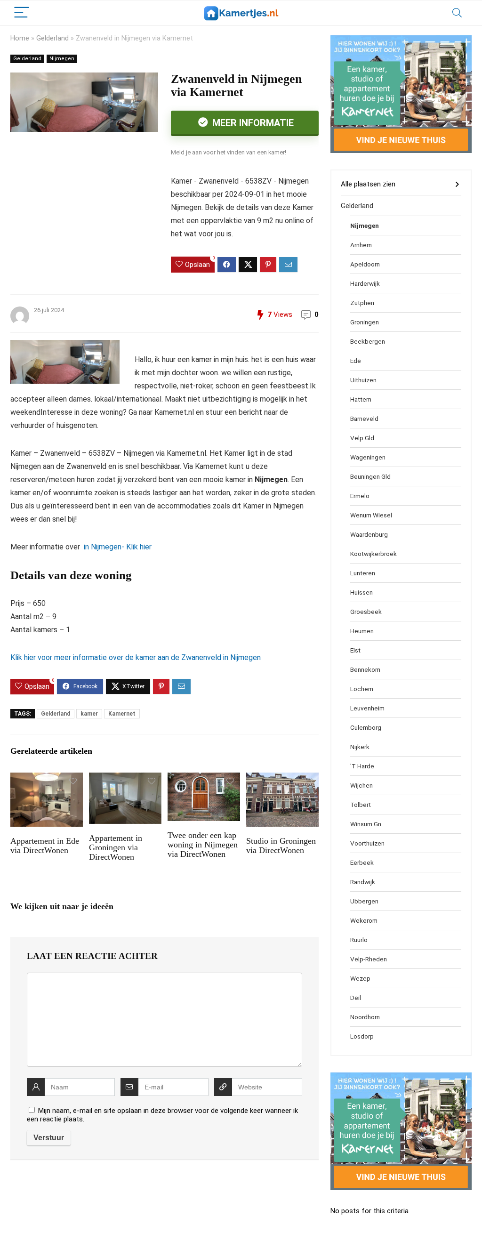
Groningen (364, 322)
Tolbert (360, 804)
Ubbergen (364, 901)
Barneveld (364, 418)
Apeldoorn (365, 264)
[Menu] (21, 12)
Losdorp (362, 1036)
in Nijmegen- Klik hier (117, 546)
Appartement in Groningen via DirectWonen (115, 847)
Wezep (360, 978)
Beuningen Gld (370, 476)
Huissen (361, 592)
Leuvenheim (367, 708)
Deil (355, 997)
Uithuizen (363, 380)
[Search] (457, 12)
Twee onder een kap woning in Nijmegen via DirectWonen (203, 844)
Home (19, 38)
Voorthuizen (367, 843)
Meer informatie (252, 123)
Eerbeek (362, 862)
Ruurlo (359, 939)
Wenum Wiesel (371, 515)
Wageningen (368, 457)
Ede (355, 360)
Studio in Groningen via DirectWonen (281, 845)
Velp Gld (362, 438)
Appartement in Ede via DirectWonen (44, 845)
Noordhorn (365, 1017)
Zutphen (362, 302)
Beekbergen (367, 341)
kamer (89, 713)
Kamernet (122, 713)
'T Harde (362, 766)
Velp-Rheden (368, 959)
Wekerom (364, 920)
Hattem (360, 399)
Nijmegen (61, 59)
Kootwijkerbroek (373, 553)
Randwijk (362, 882)
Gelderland (52, 38)
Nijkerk (360, 746)
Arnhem (361, 245)
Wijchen (361, 785)
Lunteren (362, 573)
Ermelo (360, 496)
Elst (355, 650)
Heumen (362, 631)
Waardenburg (369, 534)
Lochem (361, 689)
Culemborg (365, 727)
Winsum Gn (365, 824)
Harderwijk (365, 283)
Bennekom (365, 669)
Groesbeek (366, 611)
